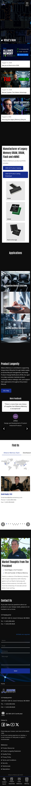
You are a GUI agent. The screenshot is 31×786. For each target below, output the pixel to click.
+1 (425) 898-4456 (10, 500)
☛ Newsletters (5, 769)
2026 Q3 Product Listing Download (12, 175)
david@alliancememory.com (13, 497)
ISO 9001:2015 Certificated (14, 714)
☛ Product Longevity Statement (11, 751)
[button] (3, 524)
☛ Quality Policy (6, 754)
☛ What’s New (8, 40)
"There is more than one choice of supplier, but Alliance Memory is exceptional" (15, 406)
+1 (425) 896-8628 (8, 502)
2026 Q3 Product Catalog (13, 168)
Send (15, 671)
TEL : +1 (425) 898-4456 (8, 704)
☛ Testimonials (5, 766)
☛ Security (4, 763)
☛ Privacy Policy (6, 757)
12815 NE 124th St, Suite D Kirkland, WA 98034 (15, 618)
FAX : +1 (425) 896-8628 (8, 707)
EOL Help (6, 391)
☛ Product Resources (7, 748)
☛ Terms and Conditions (8, 760)
